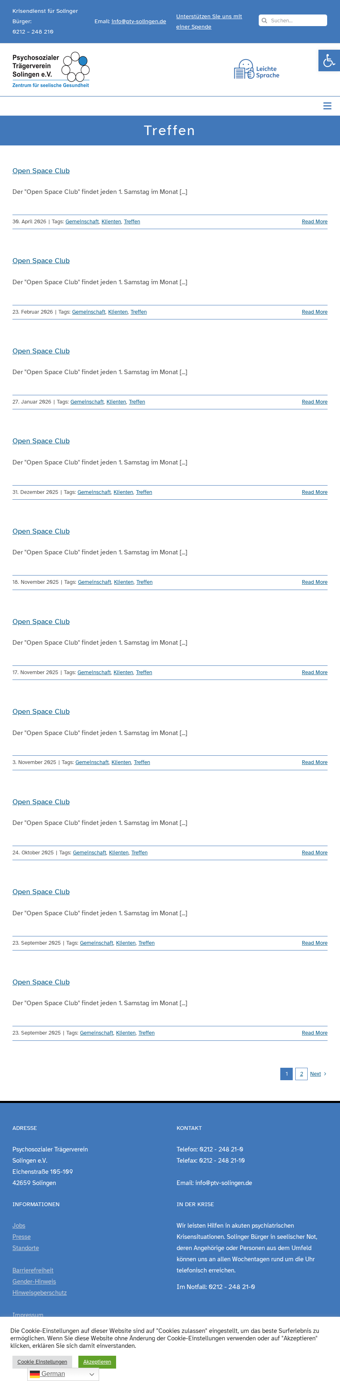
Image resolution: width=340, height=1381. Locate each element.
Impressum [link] (28, 1315)
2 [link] (301, 1074)
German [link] (52, 1373)
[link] (329, 60)
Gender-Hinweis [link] (34, 1281)
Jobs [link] (18, 1225)
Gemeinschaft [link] (82, 221)
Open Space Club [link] (41, 170)
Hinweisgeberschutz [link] (39, 1292)
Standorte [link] (25, 1248)
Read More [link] (315, 221)
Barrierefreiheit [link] (32, 1270)
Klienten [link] (111, 221)
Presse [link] (21, 1237)
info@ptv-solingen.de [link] (139, 21)
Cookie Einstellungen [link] (42, 1362)
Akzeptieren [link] (97, 1362)
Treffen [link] (132, 221)
